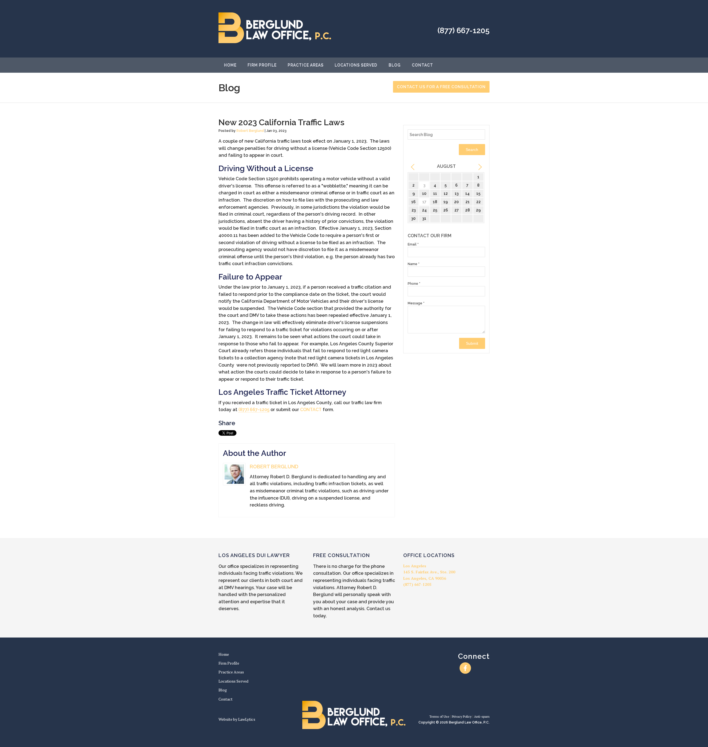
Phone (414, 284)
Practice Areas (306, 65)
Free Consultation (341, 555)
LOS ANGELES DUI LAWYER (254, 555)
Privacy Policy (462, 716)
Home (230, 65)
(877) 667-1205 (464, 30)
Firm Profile (262, 65)
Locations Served (356, 65)
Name (414, 264)
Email (413, 244)
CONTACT (311, 409)
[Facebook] (465, 668)
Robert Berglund (250, 131)
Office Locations (429, 555)
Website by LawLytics (236, 719)
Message (416, 303)
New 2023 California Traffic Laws (281, 122)
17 (424, 202)
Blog (395, 65)
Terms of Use (439, 716)
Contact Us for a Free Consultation (441, 87)
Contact (422, 65)
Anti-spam (482, 716)
